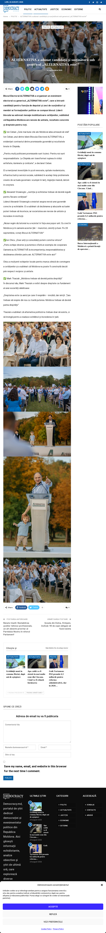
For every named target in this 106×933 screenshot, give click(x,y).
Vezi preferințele (53, 922)
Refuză (53, 914)
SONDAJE (90, 805)
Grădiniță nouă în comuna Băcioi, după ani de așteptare (39, 814)
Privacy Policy (58, 929)
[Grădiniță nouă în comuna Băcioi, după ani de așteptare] (15, 661)
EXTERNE (78, 9)
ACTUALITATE (40, 9)
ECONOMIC (66, 9)
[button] (101, 885)
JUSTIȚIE (54, 9)
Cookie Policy (46, 929)
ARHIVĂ (90, 815)
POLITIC (27, 9)
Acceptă (53, 906)
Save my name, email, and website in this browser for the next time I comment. (35, 769)
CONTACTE (91, 810)
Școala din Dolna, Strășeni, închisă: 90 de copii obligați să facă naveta (56, 626)
